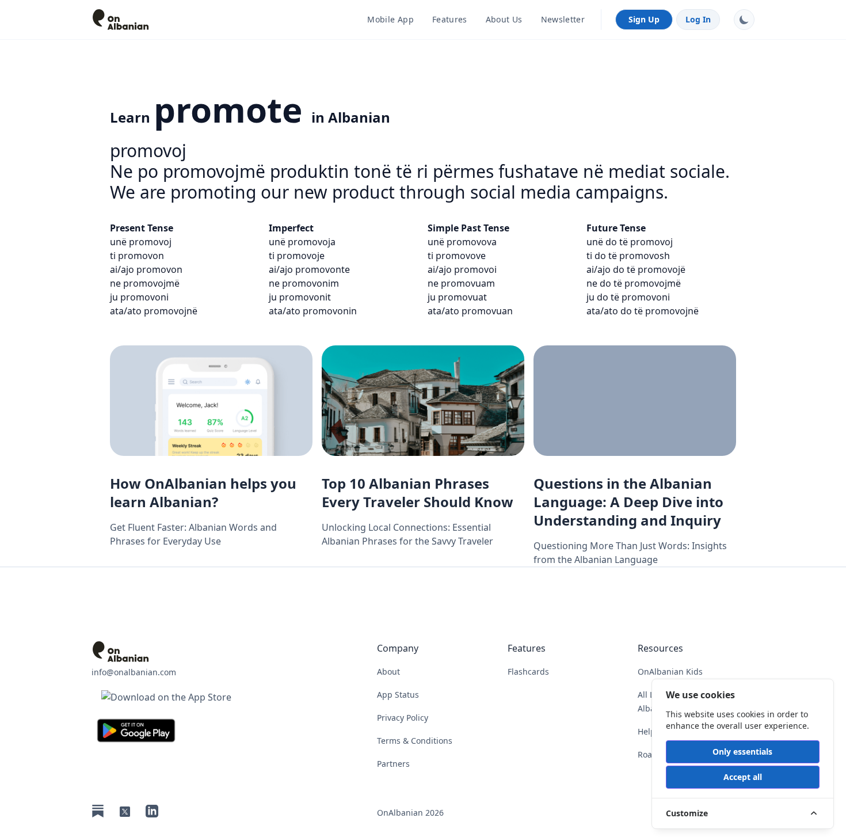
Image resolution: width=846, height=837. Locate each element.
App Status (398, 694)
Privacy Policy (402, 717)
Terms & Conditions (414, 740)
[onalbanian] (166, 651)
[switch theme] (744, 19)
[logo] (166, 19)
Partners (393, 763)
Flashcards (528, 671)
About (388, 671)
